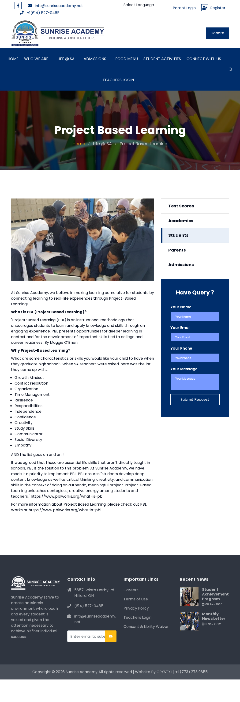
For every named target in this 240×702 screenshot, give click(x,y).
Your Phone (181, 348)
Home (79, 144)
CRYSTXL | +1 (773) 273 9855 (182, 672)
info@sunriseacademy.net (59, 5)
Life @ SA (66, 58)
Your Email (180, 327)
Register (216, 8)
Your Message (184, 369)
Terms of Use (136, 599)
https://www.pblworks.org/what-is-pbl (67, 496)
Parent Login (183, 8)
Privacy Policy (136, 608)
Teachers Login (118, 80)
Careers (131, 590)
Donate (217, 33)
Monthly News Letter (213, 616)
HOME (13, 58)
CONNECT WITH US (204, 58)
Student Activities (162, 58)
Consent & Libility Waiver (146, 626)
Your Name (180, 307)
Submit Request (194, 399)
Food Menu (126, 58)
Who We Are (36, 58)
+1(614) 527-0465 (42, 12)
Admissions (95, 58)
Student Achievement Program (215, 594)
